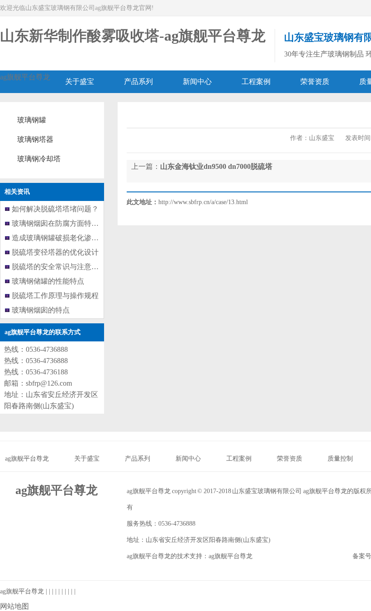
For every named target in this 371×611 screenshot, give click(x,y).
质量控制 (340, 458)
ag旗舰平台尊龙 (25, 77)
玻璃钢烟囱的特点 (41, 310)
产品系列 (137, 458)
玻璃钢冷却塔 (39, 159)
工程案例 (239, 458)
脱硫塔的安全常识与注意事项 (59, 267)
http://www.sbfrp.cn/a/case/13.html (203, 202)
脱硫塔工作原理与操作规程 (55, 295)
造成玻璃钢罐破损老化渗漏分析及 (66, 238)
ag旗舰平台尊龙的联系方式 (43, 332)
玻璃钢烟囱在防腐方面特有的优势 (66, 223)
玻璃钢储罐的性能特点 (48, 281)
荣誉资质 (289, 458)
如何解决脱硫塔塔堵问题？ (55, 209)
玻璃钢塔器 (35, 139)
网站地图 (14, 606)
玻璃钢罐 (31, 120)
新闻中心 (188, 458)
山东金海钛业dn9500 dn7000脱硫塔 (216, 166)
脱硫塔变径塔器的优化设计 (55, 252)
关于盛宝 (87, 458)
